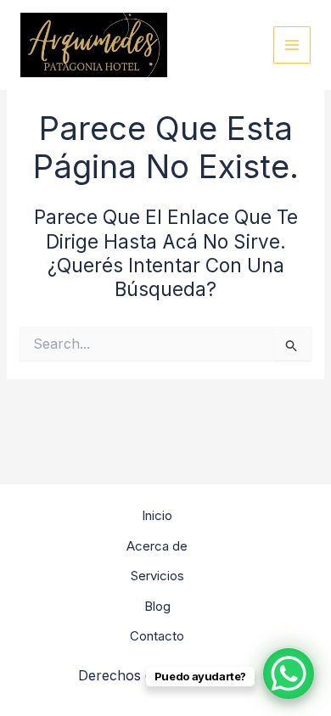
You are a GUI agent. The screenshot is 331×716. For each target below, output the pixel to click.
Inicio (157, 515)
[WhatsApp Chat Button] (288, 673)
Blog (157, 606)
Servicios (157, 576)
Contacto (157, 636)
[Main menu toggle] (292, 45)
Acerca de (157, 546)
